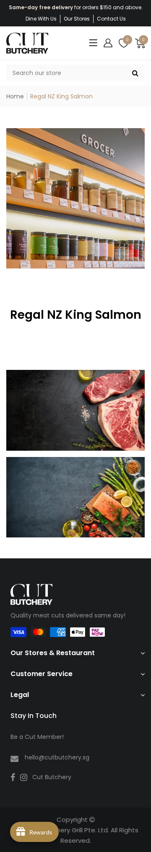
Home (15, 96)
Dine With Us (41, 18)
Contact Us (111, 18)
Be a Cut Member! (37, 737)
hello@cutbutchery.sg (57, 757)
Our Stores (77, 18)
